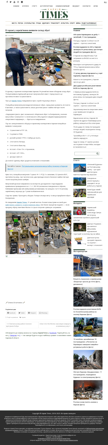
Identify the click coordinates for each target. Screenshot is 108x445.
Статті (34, 6)
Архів (96, 6)
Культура (65, 23)
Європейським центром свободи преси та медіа (40, 430)
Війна (78, 23)
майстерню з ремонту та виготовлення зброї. (22, 205)
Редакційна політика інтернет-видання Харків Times (54, 439)
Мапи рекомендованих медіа (68, 440)
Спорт (72, 23)
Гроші (38, 23)
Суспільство (29, 23)
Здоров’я (45, 23)
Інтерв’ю (25, 6)
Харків (23, 317)
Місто (14, 23)
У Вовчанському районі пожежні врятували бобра (19, 325)
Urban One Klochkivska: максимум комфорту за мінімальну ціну (55, 325)
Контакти (86, 6)
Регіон (20, 23)
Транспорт (55, 23)
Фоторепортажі (46, 6)
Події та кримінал (89, 23)
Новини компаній (62, 6)
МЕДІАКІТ (76, 6)
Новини (16, 6)
